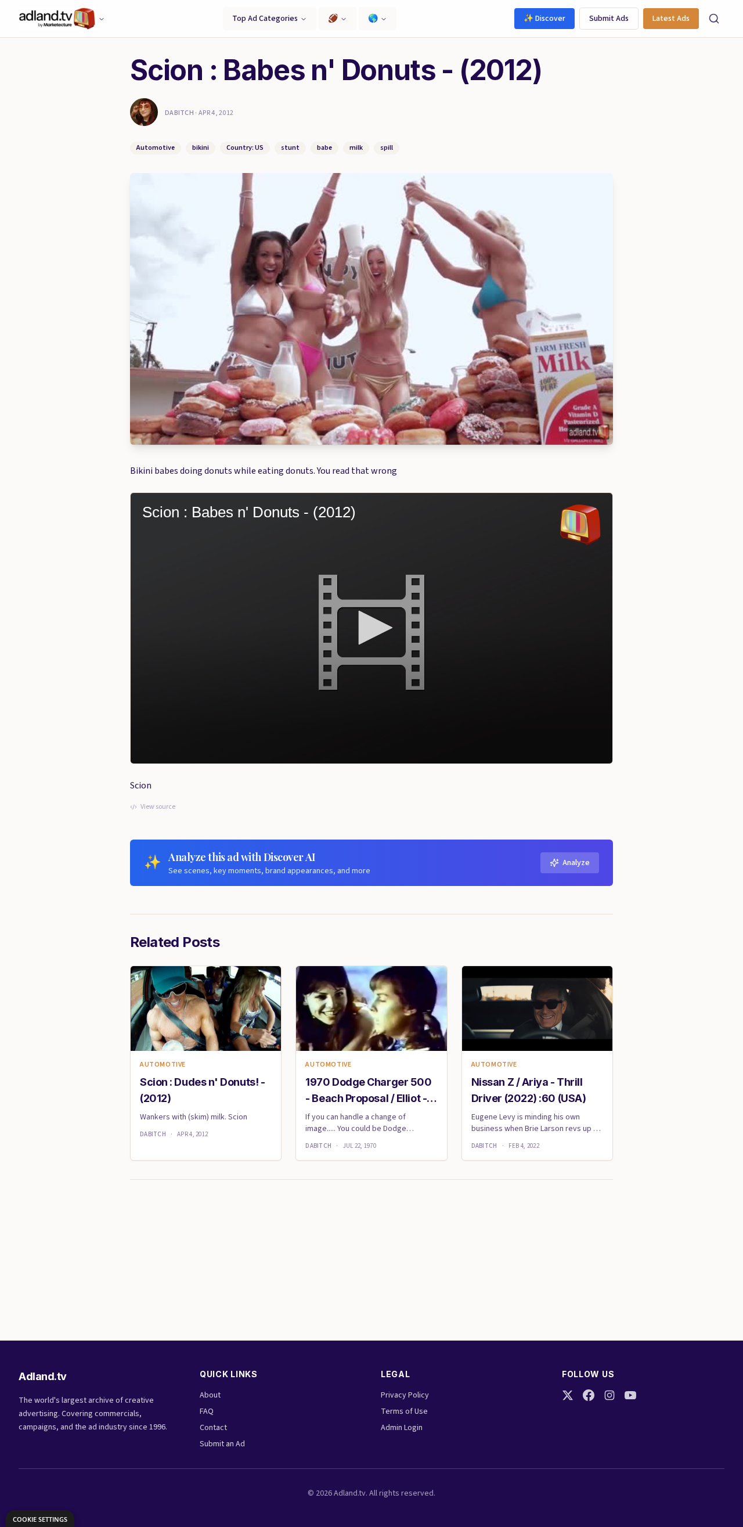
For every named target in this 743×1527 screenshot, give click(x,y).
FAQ (207, 1411)
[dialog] (40, 1518)
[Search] (714, 18)
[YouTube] (630, 1395)
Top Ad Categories (265, 18)
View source (157, 807)
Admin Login (402, 1428)
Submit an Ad (222, 1444)
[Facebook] (588, 1395)
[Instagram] (609, 1395)
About (210, 1395)
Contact (213, 1428)
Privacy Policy (405, 1395)
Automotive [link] (163, 1064)
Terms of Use (404, 1411)
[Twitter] (568, 1395)
